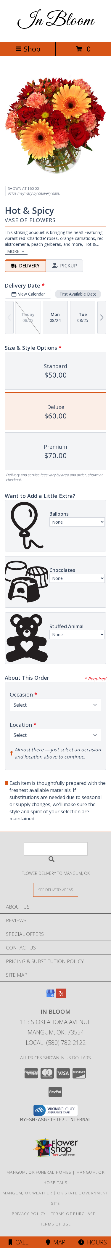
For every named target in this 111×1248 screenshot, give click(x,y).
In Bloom (56, 21)
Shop (32, 49)
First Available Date (77, 294)
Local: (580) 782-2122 (56, 1043)
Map (57, 1242)
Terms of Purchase (73, 1213)
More (13, 251)
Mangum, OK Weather (27, 1193)
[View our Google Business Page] (50, 996)
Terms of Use (55, 1224)
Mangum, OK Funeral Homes (39, 1172)
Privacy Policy (29, 1213)
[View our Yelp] (61, 996)
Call (20, 1242)
